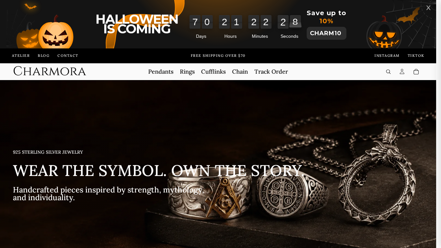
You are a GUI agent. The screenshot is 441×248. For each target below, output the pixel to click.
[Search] (388, 72)
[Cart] (416, 72)
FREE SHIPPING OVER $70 (218, 55)
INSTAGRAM (387, 55)
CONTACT (67, 55)
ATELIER (21, 55)
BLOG (43, 55)
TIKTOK (416, 55)
